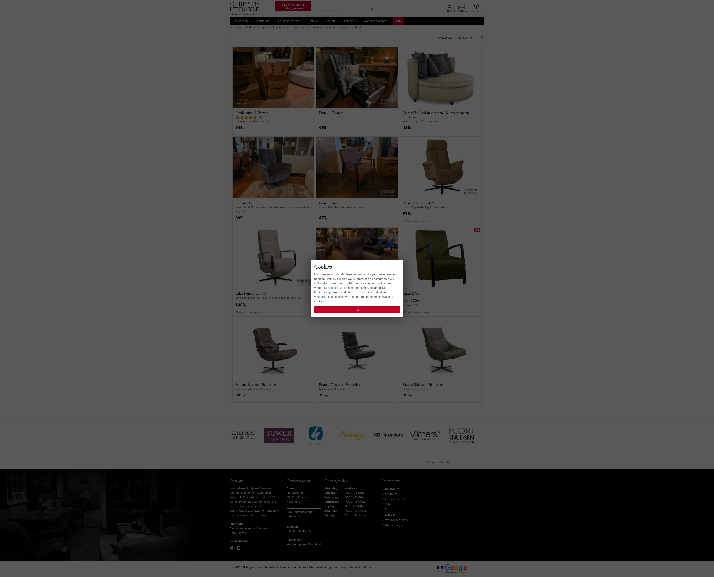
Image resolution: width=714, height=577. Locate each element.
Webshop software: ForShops (352, 567)
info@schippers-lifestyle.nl (304, 544)
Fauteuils (263, 21)
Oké (357, 310)
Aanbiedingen (394, 525)
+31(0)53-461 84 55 (299, 531)
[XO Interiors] (356, 435)
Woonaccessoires (375, 21)
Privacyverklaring (320, 567)
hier (333, 288)
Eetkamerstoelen (289, 21)
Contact (476, 10)
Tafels (313, 21)
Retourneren (238, 533)
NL (448, 10)
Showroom (461, 10)
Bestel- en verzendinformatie (248, 528)
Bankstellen (240, 21)
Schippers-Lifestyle (437, 462)
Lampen (349, 21)
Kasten (330, 21)
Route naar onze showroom (301, 514)
